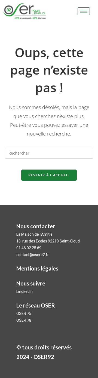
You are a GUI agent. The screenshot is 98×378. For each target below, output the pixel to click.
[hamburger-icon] (84, 11)
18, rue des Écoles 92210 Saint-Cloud (48, 241)
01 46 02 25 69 (28, 248)
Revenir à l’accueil (49, 175)
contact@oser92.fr (32, 255)
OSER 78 (23, 320)
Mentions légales (37, 268)
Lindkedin (24, 291)
